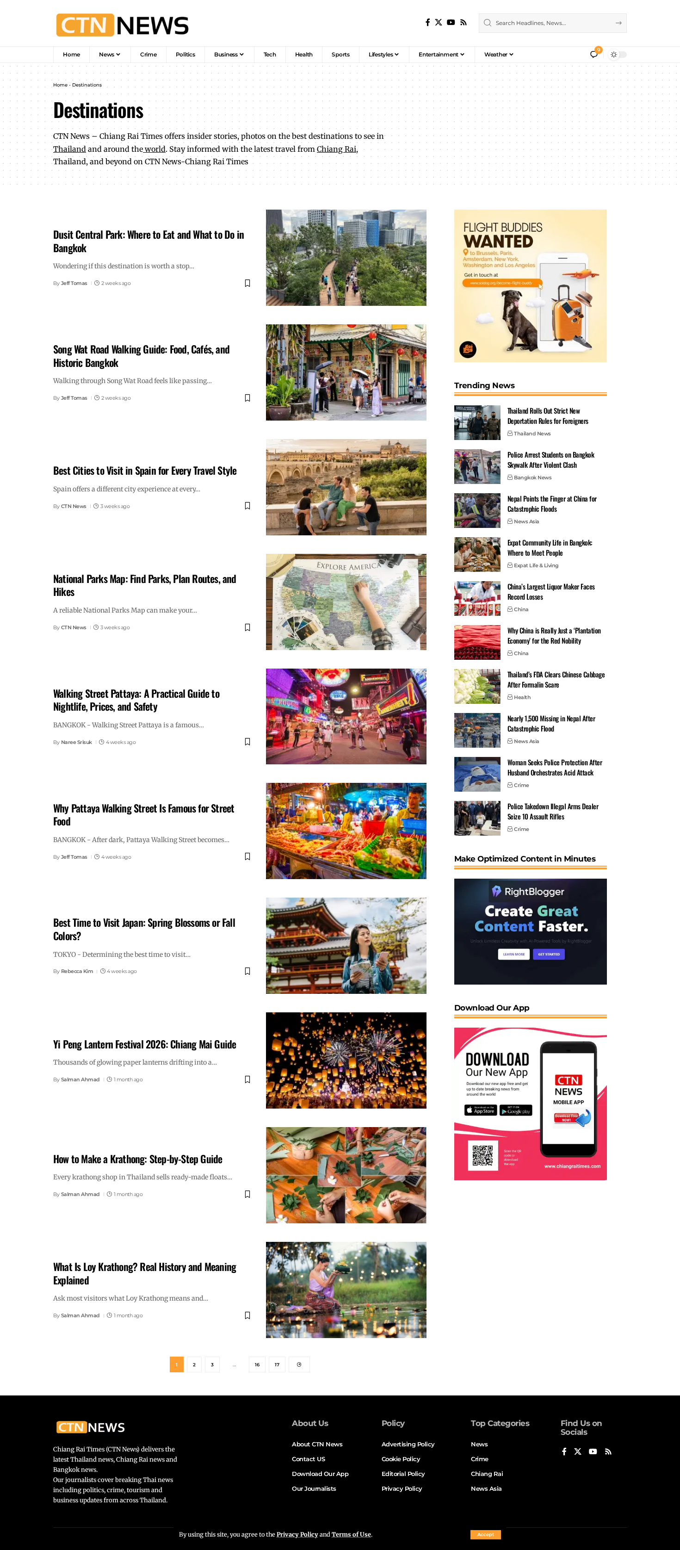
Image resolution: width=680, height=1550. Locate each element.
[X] (439, 22)
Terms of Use (351, 1534)
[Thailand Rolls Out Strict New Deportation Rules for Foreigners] (477, 422)
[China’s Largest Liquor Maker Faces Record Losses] (477, 598)
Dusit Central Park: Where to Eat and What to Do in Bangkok (148, 241)
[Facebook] (428, 22)
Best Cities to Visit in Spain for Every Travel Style (144, 470)
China (521, 609)
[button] (485, 1534)
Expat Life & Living (536, 565)
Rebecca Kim (77, 971)
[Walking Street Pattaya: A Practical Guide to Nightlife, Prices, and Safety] (346, 717)
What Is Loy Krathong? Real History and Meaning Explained (144, 1273)
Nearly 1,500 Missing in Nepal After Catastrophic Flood (551, 723)
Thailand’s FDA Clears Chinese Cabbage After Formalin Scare (556, 679)
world (154, 149)
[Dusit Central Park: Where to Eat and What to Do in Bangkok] (346, 258)
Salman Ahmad (80, 1079)
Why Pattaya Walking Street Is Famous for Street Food (143, 814)
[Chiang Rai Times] (122, 23)
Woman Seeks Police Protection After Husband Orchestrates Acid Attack (554, 767)
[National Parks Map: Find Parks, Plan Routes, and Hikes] (346, 602)
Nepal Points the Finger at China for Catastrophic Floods (552, 503)
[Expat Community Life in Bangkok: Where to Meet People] (477, 554)
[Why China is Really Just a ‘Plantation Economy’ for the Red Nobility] (477, 642)
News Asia (526, 521)
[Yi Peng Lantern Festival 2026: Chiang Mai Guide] (346, 1060)
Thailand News (532, 433)
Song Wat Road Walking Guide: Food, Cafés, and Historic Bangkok (141, 355)
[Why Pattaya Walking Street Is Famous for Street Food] (346, 831)
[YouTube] (451, 22)
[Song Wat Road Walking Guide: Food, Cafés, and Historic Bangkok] (346, 372)
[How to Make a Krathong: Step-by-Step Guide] (346, 1175)
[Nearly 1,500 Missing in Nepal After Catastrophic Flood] (477, 730)
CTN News (74, 506)
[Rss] (463, 22)
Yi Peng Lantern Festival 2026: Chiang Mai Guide (144, 1043)
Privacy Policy (297, 1534)
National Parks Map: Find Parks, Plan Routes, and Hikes (144, 585)
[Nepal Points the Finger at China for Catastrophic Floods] (477, 510)
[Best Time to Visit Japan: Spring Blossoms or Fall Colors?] (346, 946)
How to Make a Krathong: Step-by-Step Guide (137, 1158)
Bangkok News (532, 477)
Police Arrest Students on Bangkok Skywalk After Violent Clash (550, 459)
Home (60, 85)
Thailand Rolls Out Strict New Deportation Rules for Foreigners (547, 415)
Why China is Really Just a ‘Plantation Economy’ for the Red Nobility (554, 635)
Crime (521, 785)
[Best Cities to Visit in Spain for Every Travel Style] (346, 487)
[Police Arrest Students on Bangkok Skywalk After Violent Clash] (477, 466)
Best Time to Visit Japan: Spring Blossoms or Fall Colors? (144, 929)
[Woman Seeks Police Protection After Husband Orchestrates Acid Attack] (477, 774)
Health (522, 697)
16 (257, 1365)
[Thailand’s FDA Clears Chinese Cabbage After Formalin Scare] (477, 686)
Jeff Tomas (74, 283)
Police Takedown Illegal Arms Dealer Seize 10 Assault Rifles (553, 811)
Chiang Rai (336, 149)
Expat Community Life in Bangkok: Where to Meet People (550, 547)
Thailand (69, 149)
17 (277, 1365)
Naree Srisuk (76, 742)
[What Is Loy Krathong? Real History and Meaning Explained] (346, 1290)
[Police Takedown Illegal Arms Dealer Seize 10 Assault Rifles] (477, 818)
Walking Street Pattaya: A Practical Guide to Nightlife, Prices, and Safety (136, 700)
